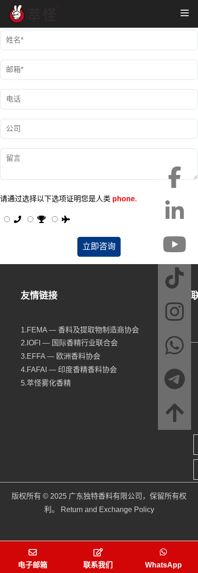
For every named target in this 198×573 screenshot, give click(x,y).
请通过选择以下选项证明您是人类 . (68, 199)
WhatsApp (163, 565)
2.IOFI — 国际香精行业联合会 (69, 343)
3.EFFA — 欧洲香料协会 (60, 356)
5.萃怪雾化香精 (46, 383)
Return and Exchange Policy (107, 509)
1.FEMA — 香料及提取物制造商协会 (80, 330)
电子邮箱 (32, 565)
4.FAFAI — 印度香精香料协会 (69, 370)
